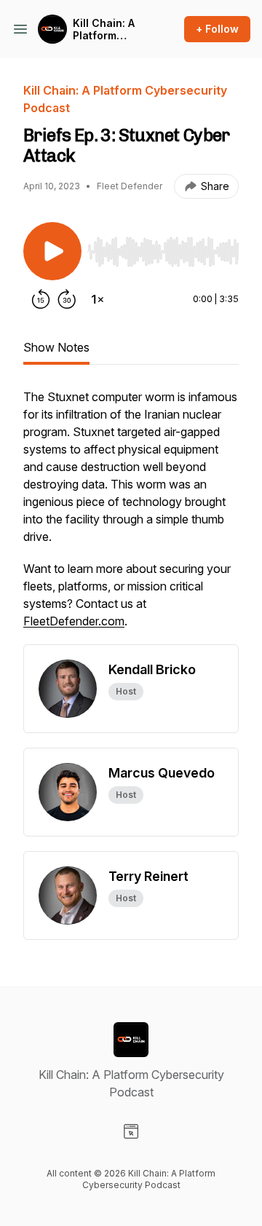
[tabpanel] (131, 516)
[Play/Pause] (52, 251)
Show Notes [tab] (56, 347)
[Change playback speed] (97, 299)
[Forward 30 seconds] (67, 299)
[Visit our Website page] (131, 1131)
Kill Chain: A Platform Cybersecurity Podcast (109, 29)
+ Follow (217, 29)
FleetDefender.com (73, 621)
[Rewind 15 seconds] (41, 299)
